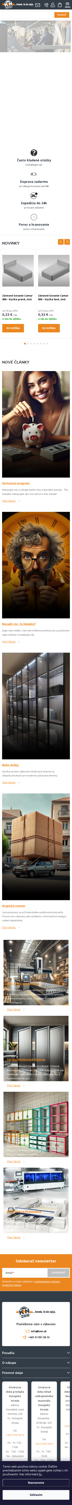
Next (67, 242)
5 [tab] (37, 344)
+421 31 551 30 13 (38, 1337)
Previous (61, 242)
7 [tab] (44, 344)
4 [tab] (34, 344)
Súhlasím (36, 1495)
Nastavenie (36, 1483)
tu (40, 1474)
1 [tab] (25, 344)
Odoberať (58, 1272)
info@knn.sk (39, 1331)
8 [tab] (47, 344)
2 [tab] (28, 344)
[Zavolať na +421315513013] (46, 5)
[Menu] (67, 4)
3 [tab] (31, 344)
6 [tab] (41, 344)
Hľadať (62, 15)
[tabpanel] (18, 293)
